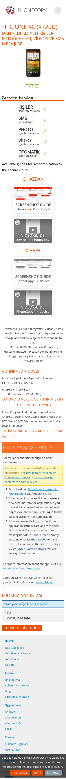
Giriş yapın (41, 604)
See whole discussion (22, 628)
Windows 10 (13, 723)
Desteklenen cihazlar (18, 653)
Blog (8, 691)
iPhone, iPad (13, 717)
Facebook (11, 696)
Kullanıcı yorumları (17, 685)
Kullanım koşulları (16, 744)
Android (10, 712)
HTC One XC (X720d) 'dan (33, 199)
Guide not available (33, 231)
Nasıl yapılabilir (14, 647)
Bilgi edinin (55, 766)
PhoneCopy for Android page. (22, 568)
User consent (13, 749)
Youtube (24, 696)
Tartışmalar (12, 659)
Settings (53, 772)
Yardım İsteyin (44, 582)
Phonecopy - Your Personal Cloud (26, 10)
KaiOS (8, 729)
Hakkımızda (12, 680)
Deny (37, 772)
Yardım (9, 664)
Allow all (20, 772)
